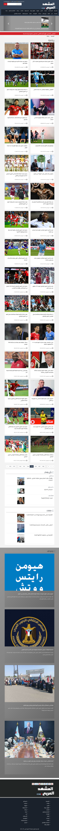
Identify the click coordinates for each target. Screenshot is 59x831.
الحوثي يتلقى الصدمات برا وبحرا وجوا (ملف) (41, 525)
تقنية (49, 13)
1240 (28, 466)
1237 (39, 466)
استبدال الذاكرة (48, 489)
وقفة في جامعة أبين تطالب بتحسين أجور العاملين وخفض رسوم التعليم (38, 705)
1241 (24, 466)
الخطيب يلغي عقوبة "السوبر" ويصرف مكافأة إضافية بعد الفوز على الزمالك (43, 371)
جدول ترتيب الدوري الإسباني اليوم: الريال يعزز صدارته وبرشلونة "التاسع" (17, 231)
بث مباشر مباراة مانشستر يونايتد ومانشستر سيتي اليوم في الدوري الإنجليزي (43, 315)
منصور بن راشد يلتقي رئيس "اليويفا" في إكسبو (43, 174)
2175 (14, 466)
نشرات (30, 13)
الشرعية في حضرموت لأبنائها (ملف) (43, 535)
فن (52, 13)
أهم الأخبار (50, 11)
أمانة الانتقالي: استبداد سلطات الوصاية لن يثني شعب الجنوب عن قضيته (38, 761)
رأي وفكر (44, 13)
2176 (10, 466)
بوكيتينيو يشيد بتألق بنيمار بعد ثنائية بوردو (44, 146)
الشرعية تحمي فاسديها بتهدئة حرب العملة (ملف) (40, 515)
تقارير (42, 11)
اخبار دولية (27, 11)
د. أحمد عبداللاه (51, 487)
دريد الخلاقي (51, 476)
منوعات (55, 13)
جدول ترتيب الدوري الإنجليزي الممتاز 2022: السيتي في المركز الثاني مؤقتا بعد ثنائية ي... (16, 287)
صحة (6, 11)
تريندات (39, 13)
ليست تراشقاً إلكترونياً (47, 498)
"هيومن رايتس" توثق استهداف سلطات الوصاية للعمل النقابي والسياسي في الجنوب (35, 594)
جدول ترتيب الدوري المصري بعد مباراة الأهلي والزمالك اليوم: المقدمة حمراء (17, 427)
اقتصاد (22, 11)
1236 (43, 466)
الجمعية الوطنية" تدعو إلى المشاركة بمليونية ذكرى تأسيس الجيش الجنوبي (37, 650)
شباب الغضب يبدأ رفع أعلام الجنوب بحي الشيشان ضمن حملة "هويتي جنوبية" (33, 28)
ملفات (49, 510)
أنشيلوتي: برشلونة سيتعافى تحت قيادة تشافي (43, 89)
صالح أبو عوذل (51, 495)
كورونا (37, 11)
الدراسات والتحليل (17, 13)
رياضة (18, 11)
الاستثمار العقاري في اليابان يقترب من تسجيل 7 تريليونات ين (39, 34)
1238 (35, 466)
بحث (5, 4)
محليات (45, 11)
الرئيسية (55, 11)
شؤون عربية (32, 11)
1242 (20, 466)
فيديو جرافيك (25, 13)
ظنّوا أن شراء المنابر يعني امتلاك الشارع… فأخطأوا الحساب (40, 479)
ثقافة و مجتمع (12, 11)
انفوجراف (35, 13)
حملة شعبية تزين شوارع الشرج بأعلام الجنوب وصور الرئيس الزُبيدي (36, 22)
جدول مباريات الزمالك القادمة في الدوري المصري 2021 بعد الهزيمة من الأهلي (16, 175)
